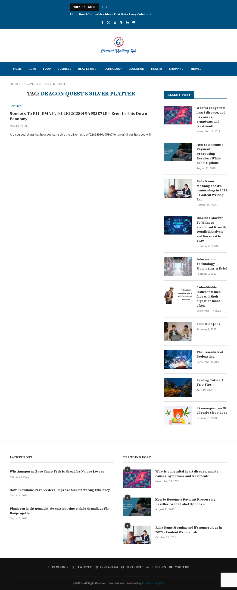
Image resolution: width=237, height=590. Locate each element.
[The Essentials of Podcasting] (178, 359)
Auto (32, 68)
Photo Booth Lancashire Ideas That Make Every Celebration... (113, 14)
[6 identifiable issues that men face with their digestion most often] (178, 294)
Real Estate (87, 68)
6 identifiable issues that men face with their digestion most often (208, 296)
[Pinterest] (121, 22)
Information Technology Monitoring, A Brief (211, 263)
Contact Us (22, 82)
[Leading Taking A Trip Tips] (178, 387)
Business (64, 68)
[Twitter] (108, 22)
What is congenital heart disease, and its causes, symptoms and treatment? (210, 117)
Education (136, 68)
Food (47, 68)
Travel (195, 68)
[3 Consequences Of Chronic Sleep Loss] (178, 415)
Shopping (176, 68)
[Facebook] (102, 22)
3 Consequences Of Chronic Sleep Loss (211, 410)
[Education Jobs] (178, 331)
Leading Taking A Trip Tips (209, 382)
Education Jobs (208, 324)
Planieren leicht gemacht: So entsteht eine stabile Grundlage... (116, 7)
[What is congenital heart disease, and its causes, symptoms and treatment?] (178, 115)
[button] (102, 7)
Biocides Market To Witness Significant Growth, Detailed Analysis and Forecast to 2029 (211, 229)
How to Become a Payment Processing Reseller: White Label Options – (209, 154)
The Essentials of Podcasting (209, 354)
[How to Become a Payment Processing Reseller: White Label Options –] (178, 152)
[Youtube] (133, 22)
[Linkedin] (127, 22)
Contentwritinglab (153, 583)
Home (17, 68)
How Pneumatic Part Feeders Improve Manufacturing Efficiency (60, 490)
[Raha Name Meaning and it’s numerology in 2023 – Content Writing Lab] (178, 188)
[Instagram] (115, 22)
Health (156, 68)
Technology (112, 68)
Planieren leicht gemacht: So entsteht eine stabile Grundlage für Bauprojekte (59, 511)
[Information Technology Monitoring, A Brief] (178, 266)
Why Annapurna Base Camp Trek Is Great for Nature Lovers (57, 471)
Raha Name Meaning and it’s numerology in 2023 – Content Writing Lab (211, 190)
